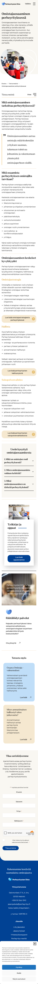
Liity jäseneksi (19, 927)
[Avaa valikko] (30, 4)
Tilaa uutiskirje (10, 848)
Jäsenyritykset (19, 931)
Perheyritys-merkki (19, 939)
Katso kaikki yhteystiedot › (19, 908)
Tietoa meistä (8, 94)
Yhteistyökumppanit (19, 935)
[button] (35, 944)
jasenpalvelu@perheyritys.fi (19, 904)
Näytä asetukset (19, 979)
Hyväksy (19, 967)
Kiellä (19, 973)
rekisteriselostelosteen (20, 842)
